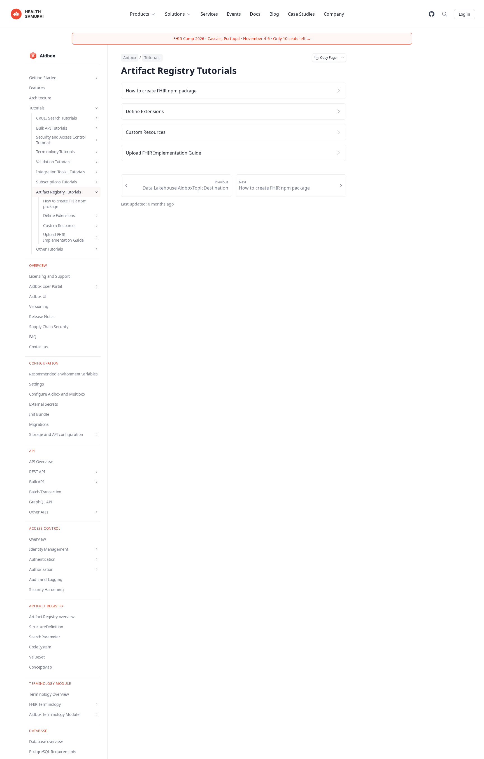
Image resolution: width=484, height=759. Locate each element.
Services (209, 14)
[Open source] (431, 14)
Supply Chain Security (48, 326)
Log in (464, 14)
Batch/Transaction (45, 491)
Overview (37, 539)
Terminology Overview (49, 694)
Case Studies (301, 14)
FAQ (32, 336)
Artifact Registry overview (52, 616)
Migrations (39, 424)
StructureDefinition (46, 626)
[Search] (444, 14)
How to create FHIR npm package (64, 203)
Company (334, 14)
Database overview (46, 741)
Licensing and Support (49, 276)
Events (234, 14)
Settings (36, 384)
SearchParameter (44, 636)
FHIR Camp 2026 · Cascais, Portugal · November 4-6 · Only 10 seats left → (242, 38)
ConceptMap (40, 667)
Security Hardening (46, 589)
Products (139, 14)
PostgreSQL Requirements (52, 751)
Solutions (175, 14)
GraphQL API (40, 502)
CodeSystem (40, 647)
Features (37, 87)
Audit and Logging (45, 579)
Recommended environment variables (63, 374)
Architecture (40, 98)
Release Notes (41, 316)
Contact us (38, 346)
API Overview (41, 461)
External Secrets (43, 404)
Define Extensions (145, 111)
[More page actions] (342, 57)
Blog (274, 14)
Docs (255, 14)
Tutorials (152, 57)
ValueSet (37, 657)
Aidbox (129, 57)
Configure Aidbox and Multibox (57, 394)
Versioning (38, 306)
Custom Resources (146, 132)
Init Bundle (39, 414)
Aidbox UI (37, 296)
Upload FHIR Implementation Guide (163, 153)
